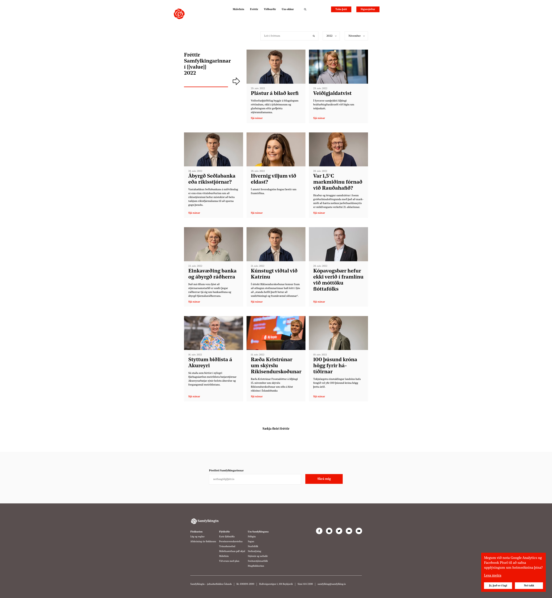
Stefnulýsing (254, 551)
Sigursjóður (368, 9)
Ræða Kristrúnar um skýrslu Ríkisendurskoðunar (276, 366)
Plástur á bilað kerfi (275, 93)
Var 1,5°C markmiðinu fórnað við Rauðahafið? (337, 182)
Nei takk (529, 585)
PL (315, 9)
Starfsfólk (253, 546)
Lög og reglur (197, 537)
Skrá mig (324, 479)
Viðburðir (270, 9)
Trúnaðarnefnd (227, 546)
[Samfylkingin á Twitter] (339, 531)
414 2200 (308, 584)
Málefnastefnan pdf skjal (232, 551)
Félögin (252, 537)
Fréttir (254, 9)
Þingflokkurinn (256, 566)
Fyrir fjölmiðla (227, 537)
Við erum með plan (229, 561)
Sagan (251, 541)
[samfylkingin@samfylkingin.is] (349, 531)
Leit (305, 9)
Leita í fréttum (314, 36)
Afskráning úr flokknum (203, 541)
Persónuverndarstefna (231, 541)
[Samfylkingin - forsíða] (179, 14)
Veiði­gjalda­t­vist (332, 93)
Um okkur (288, 9)
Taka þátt (341, 9)
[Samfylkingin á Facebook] (319, 531)
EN (323, 9)
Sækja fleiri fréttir (276, 428)
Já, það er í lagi (498, 585)
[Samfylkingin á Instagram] (329, 531)
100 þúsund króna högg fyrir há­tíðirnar (335, 366)
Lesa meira (492, 575)
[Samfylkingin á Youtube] (359, 531)
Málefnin (238, 9)
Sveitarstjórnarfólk (258, 561)
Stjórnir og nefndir (258, 556)
